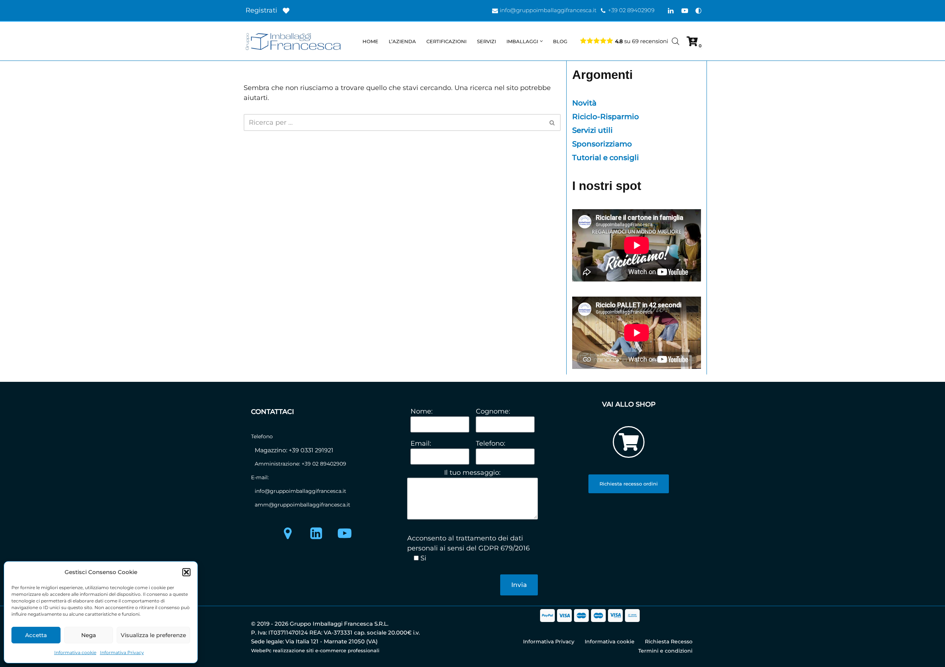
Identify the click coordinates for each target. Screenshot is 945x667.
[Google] (287, 533)
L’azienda (402, 41)
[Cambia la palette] (698, 11)
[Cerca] (552, 122)
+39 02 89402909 (631, 10)
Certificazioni (446, 41)
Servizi (486, 41)
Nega (88, 635)
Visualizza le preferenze (153, 635)
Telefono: (490, 443)
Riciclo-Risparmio (605, 116)
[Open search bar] (675, 41)
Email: (420, 443)
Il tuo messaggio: (472, 473)
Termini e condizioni (665, 650)
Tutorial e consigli (605, 157)
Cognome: (493, 411)
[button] (186, 572)
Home (370, 41)
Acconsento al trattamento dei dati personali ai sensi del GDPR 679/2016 (468, 543)
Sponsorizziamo (602, 143)
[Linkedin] (671, 11)
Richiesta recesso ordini (628, 484)
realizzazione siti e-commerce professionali (326, 650)
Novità (584, 103)
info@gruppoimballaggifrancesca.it (548, 10)
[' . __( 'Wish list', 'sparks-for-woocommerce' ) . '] (286, 10)
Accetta (36, 635)
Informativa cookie (75, 652)
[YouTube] (685, 11)
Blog (560, 41)
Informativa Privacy (122, 652)
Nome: (421, 411)
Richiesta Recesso (669, 641)
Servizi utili (592, 130)
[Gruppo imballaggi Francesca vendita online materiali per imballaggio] (295, 41)
